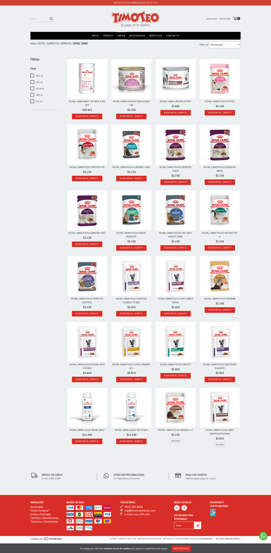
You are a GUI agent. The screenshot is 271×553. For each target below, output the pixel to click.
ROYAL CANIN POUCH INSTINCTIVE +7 (219, 235)
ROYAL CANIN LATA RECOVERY (175, 101)
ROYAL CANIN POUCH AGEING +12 (175, 430)
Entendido (181, 548)
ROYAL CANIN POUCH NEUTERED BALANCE (220, 366)
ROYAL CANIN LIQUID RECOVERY (131, 430)
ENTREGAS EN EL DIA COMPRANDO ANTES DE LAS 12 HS (135, 2)
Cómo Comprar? (40, 510)
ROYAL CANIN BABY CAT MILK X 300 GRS (87, 103)
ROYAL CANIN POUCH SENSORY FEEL (87, 233)
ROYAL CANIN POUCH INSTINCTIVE (87, 167)
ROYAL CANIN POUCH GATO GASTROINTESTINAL (220, 432)
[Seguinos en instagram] (177, 508)
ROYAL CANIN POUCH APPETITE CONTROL (87, 301)
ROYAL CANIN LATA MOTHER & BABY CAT (131, 103)
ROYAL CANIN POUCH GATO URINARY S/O (131, 366)
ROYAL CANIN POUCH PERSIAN (219, 299)
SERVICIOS (155, 35)
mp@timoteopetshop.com (140, 510)
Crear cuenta (211, 19)
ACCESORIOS (137, 35)
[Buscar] (51, 18)
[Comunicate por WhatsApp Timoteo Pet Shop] (263, 536)
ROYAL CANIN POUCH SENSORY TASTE (175, 169)
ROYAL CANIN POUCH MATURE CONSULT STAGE (131, 301)
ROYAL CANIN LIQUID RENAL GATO (87, 430)
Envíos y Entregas (40, 514)
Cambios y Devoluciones (44, 518)
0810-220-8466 (134, 506)
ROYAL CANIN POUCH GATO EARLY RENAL (175, 301)
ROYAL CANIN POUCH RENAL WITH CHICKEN (87, 366)
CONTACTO (172, 35)
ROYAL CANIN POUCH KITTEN (219, 101)
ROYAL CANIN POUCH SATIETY (175, 364)
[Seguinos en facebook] (184, 508)
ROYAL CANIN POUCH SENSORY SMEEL (220, 169)
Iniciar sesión (224, 19)
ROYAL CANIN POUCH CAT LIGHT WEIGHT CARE (175, 235)
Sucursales (36, 506)
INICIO (95, 35)
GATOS (121, 35)
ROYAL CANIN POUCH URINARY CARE (131, 167)
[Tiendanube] (46, 540)
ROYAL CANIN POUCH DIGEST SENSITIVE (131, 235)
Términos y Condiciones (44, 521)
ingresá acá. (208, 539)
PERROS (108, 35)
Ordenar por (204, 44)
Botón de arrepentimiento (228, 539)
